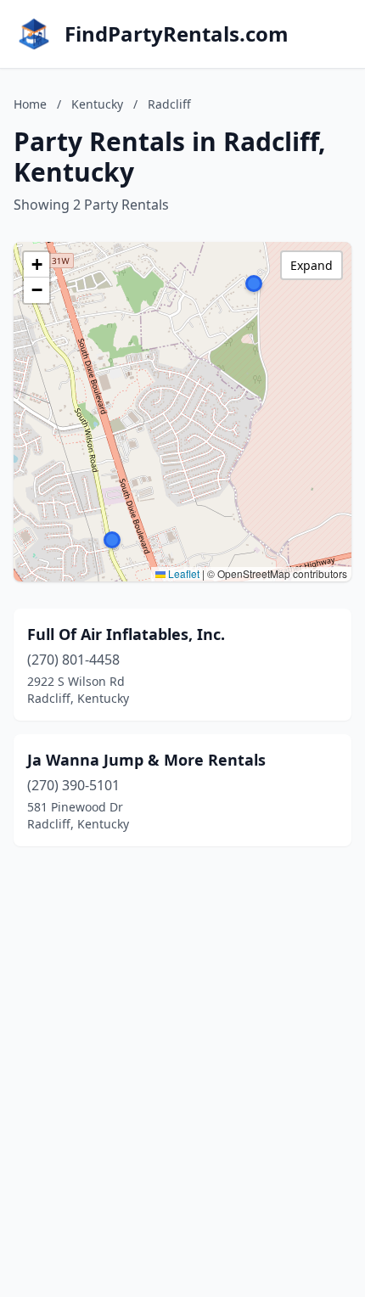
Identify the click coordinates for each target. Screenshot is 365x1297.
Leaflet (182, 573)
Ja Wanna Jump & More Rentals (146, 760)
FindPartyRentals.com (177, 34)
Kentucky (97, 104)
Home (30, 104)
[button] (112, 539)
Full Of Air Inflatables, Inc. (126, 634)
